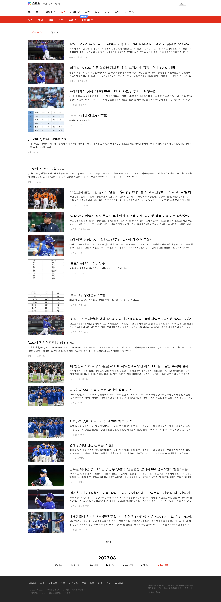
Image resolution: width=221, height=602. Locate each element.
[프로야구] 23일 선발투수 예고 (49, 139)
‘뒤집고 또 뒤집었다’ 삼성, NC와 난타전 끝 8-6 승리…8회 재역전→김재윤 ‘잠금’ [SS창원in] (133, 318)
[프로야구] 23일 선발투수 (87, 263)
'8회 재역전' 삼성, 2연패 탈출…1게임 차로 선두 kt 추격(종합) (112, 91)
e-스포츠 (119, 583)
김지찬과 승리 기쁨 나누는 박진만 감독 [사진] (101, 389)
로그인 (182, 4)
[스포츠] (36, 3)
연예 (51, 3)
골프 (84, 583)
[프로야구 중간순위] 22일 (87, 295)
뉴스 (45, 3)
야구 (63, 583)
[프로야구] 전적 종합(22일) (47, 168)
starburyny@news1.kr (79, 120)
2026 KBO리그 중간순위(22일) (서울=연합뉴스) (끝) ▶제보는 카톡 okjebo (104, 300)
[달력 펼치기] (120, 558)
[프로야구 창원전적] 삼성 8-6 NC (51, 342)
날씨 (57, 3)
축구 (42, 583)
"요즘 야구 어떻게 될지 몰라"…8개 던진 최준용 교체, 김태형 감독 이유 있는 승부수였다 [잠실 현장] (139, 215)
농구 (92, 583)
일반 (109, 583)
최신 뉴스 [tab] (37, 32)
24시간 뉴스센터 (53, 590)
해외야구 (73, 583)
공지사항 (66, 590)
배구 (100, 583)
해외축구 (53, 583)
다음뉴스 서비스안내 (36, 590)
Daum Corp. (155, 592)
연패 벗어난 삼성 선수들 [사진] (91, 445)
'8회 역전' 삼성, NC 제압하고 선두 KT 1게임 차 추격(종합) (110, 239)
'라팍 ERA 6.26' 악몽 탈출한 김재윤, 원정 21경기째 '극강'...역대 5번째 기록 (122, 67)
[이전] (46, 565)
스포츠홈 (32, 583)
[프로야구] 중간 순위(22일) (88, 115)
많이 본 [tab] (55, 32)
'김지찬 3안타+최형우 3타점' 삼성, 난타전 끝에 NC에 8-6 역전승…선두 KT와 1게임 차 (129, 492)
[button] (192, 4)
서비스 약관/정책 (78, 590)
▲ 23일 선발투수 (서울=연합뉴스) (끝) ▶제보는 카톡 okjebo (98, 268)
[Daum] (29, 3)
